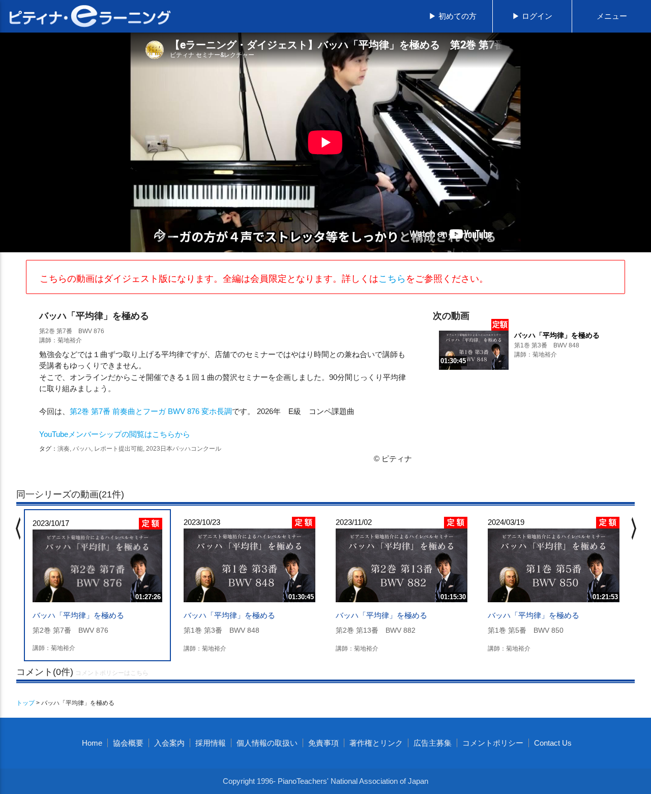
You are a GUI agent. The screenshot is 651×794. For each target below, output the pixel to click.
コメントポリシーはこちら (112, 673)
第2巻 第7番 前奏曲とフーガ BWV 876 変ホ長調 (151, 411)
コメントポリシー (492, 743)
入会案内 (169, 743)
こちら (392, 279)
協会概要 (128, 743)
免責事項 (323, 743)
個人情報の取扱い (267, 743)
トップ (25, 703)
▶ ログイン (532, 16)
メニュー (612, 16)
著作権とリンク (376, 743)
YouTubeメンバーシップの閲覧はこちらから (114, 434)
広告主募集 (432, 743)
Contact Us (553, 743)
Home (92, 743)
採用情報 (210, 743)
